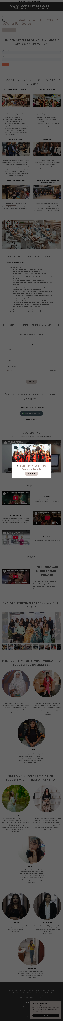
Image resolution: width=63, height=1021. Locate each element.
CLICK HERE (31, 473)
